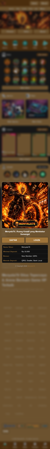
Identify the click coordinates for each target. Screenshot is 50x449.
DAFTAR (13, 240)
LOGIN (37, 240)
